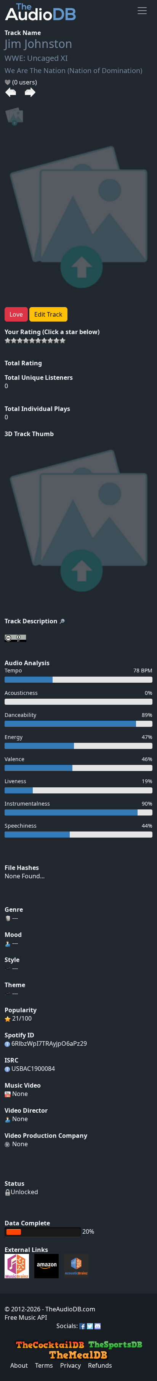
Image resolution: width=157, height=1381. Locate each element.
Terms (44, 1365)
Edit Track (48, 314)
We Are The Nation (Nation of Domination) (73, 70)
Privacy (70, 1365)
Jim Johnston (38, 43)
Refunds (100, 1365)
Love (16, 314)
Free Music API (26, 1317)
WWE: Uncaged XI (36, 58)
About (19, 1365)
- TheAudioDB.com (67, 1309)
